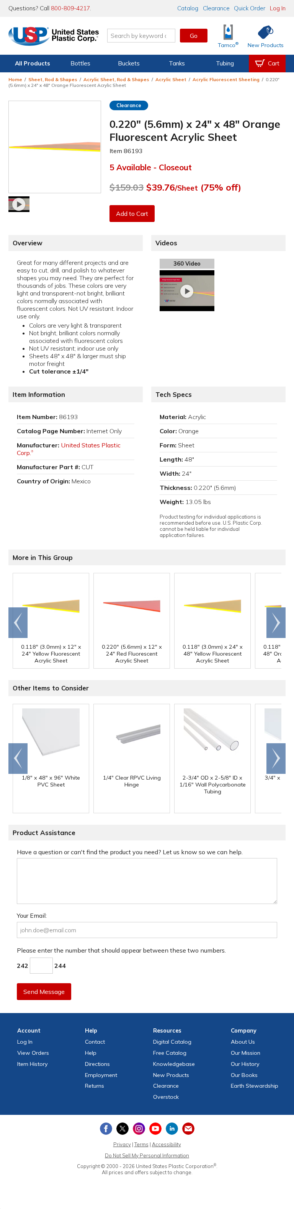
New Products (171, 1075)
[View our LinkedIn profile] (172, 1128)
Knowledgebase (174, 1064)
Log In (278, 8)
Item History (32, 1064)
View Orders (33, 1052)
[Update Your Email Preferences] (188, 1128)
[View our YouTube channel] (155, 1128)
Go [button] (194, 35)
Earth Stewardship (254, 1085)
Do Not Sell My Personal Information (147, 1155)
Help (90, 1052)
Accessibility (166, 1144)
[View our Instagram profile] (139, 1128)
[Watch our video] (18, 204)
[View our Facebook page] (106, 1128)
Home (15, 79)
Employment (101, 1075)
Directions (97, 1064)
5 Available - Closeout (150, 167)
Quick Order (249, 8)
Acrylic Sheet (170, 79)
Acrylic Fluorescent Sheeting (226, 79)
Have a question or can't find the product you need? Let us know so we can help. (130, 852)
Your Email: (32, 915)
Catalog (187, 8)
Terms (141, 1144)
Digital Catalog (172, 1041)
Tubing (225, 63)
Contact (95, 1041)
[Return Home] (53, 37)
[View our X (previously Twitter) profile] (122, 1128)
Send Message (44, 991)
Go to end (18, 622)
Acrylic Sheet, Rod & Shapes (116, 79)
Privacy (122, 1144)
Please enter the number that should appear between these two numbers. (121, 950)
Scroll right (276, 622)
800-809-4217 (70, 8)
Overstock (166, 1096)
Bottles (80, 63)
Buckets (129, 63)
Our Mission (245, 1052)
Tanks (177, 63)
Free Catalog (169, 1052)
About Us (243, 1041)
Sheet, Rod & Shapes (52, 79)
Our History (245, 1064)
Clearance (216, 8)
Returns (94, 1085)
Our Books (244, 1075)
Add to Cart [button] (132, 213)
